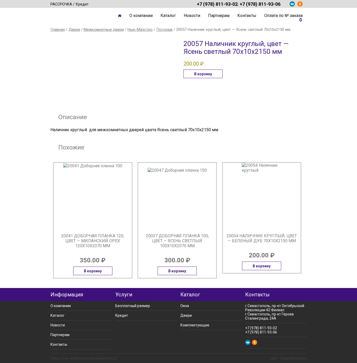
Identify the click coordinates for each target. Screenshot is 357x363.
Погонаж (164, 29)
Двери (74, 29)
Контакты (246, 15)
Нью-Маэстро (140, 29)
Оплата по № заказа (283, 15)
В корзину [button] (203, 74)
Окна (184, 306)
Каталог (168, 15)
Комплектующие (194, 325)
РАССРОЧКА (61, 4)
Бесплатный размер (132, 306)
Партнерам (218, 15)
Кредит (82, 4)
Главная (120, 15)
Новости (192, 15)
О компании (141, 15)
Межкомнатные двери (104, 29)
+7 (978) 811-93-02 (217, 4)
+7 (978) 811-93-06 (260, 4)
